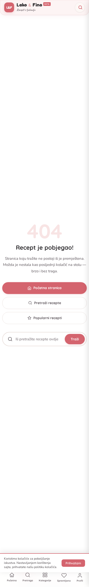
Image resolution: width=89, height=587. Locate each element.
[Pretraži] (80, 7)
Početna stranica (47, 288)
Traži (75, 339)
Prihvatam (73, 563)
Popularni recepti (47, 318)
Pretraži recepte (47, 303)
